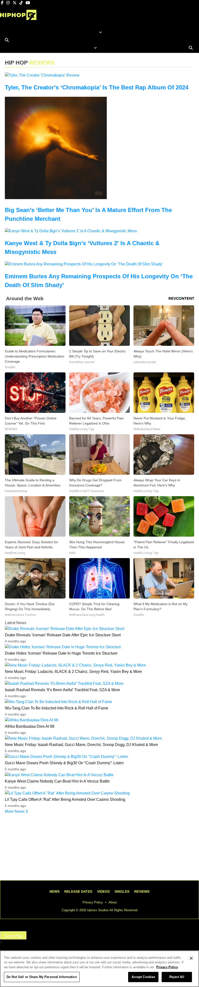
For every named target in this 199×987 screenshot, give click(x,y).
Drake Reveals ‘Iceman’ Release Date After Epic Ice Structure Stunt (63, 635)
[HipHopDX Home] (18, 16)
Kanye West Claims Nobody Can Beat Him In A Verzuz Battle (57, 781)
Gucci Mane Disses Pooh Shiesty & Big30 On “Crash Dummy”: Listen (64, 763)
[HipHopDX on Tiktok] (21, 3)
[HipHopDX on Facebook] (2, 3)
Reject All (176, 977)
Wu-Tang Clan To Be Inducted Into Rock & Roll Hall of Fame (56, 708)
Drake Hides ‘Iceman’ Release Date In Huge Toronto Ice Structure (61, 653)
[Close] (191, 958)
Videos (103, 891)
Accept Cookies (143, 977)
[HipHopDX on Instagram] (8, 3)
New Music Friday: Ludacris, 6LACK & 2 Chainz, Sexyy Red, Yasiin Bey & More (73, 671)
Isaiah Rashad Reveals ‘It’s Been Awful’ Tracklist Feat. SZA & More (62, 690)
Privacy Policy (93, 902)
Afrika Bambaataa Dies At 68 (29, 726)
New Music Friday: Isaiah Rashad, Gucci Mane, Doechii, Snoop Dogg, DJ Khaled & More (81, 745)
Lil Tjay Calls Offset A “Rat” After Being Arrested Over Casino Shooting (65, 799)
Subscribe (13, 935)
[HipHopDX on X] (15, 3)
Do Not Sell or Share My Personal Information (42, 977)
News (54, 891)
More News (15, 811)
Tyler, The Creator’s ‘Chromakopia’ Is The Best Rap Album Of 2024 (96, 87)
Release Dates (78, 891)
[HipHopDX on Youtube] (28, 3)
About (112, 902)
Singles (122, 891)
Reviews (141, 891)
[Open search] (7, 40)
